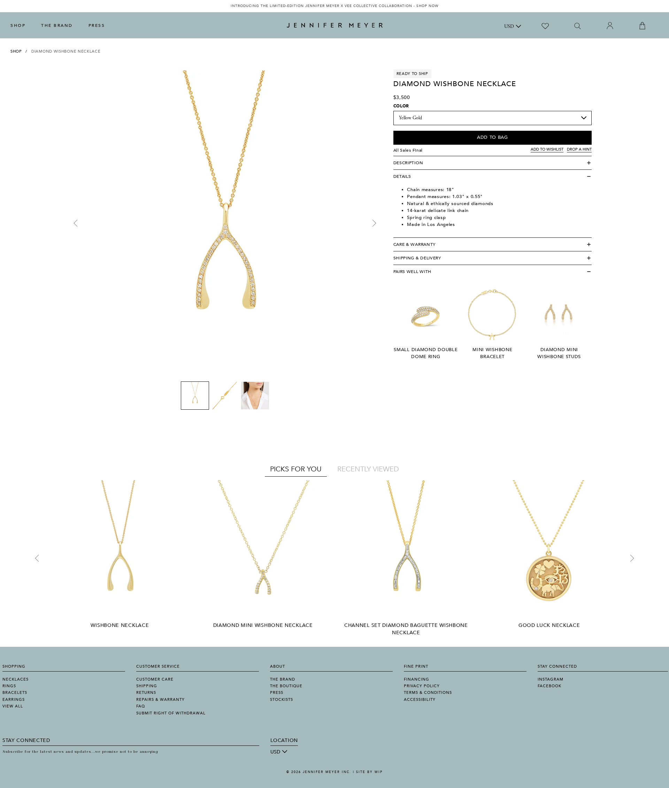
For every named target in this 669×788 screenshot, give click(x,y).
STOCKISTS (281, 699)
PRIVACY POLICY (422, 686)
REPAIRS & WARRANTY (160, 699)
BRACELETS (14, 692)
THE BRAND (57, 25)
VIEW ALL (12, 706)
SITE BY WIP (369, 772)
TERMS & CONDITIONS (428, 692)
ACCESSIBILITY (420, 699)
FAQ (140, 706)
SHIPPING (146, 686)
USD (509, 26)
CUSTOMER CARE (155, 679)
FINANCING (416, 679)
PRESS (97, 25)
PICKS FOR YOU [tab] (296, 469)
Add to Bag (492, 137)
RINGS (9, 686)
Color (401, 106)
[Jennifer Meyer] (335, 25)
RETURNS (146, 692)
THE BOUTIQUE (286, 686)
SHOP (17, 25)
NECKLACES (15, 679)
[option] (334, 6)
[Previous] (75, 223)
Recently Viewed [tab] (368, 469)
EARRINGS (13, 699)
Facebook (549, 686)
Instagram (550, 679)
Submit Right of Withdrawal (171, 713)
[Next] (374, 223)
